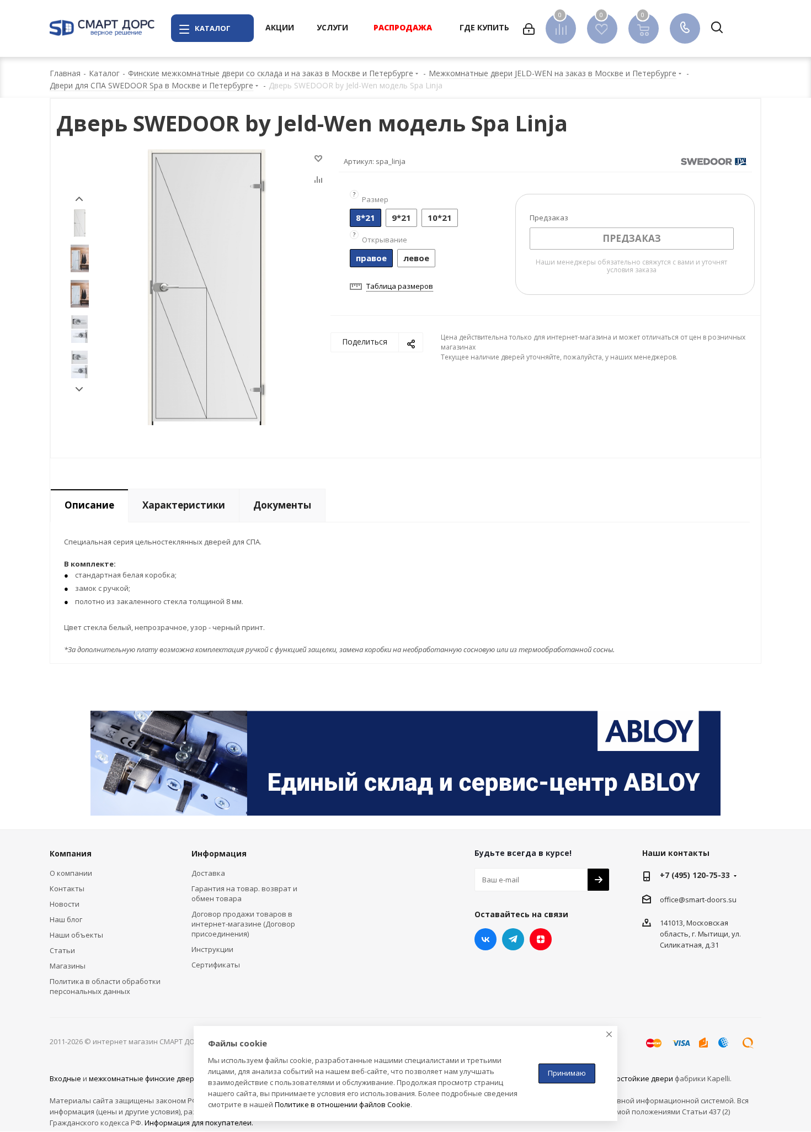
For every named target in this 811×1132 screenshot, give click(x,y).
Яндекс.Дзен (541, 939)
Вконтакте (485, 939)
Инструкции (212, 949)
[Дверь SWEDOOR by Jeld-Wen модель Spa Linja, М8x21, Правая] (207, 286)
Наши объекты (76, 935)
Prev (79, 199)
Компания (71, 853)
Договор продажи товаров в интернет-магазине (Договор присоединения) (243, 924)
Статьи (62, 950)
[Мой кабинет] (529, 28)
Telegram (513, 939)
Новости (64, 904)
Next (79, 389)
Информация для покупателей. (199, 1123)
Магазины (68, 966)
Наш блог (66, 919)
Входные (65, 1078)
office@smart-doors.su (698, 899)
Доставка (208, 873)
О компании (71, 873)
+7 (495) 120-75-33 (695, 875)
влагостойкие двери (637, 1078)
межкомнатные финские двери (144, 1078)
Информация (219, 853)
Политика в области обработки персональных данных (105, 986)
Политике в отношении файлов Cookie (342, 1104)
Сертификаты (215, 965)
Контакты (67, 888)
